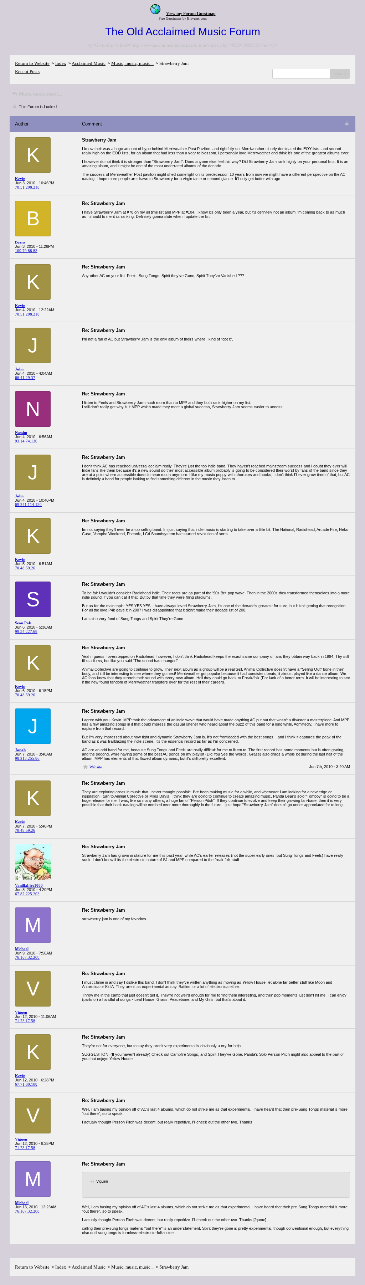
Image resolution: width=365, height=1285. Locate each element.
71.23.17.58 (25, 1021)
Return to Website (32, 63)
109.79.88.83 (26, 251)
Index (60, 63)
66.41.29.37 (25, 377)
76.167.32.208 (27, 957)
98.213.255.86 (27, 758)
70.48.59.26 (25, 568)
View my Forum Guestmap (191, 13)
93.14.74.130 (26, 441)
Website (95, 767)
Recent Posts (27, 71)
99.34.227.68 (26, 631)
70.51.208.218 (27, 187)
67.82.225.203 (27, 894)
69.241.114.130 (28, 504)
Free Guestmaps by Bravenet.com (183, 18)
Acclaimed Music (89, 63)
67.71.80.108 (26, 1084)
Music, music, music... (132, 63)
